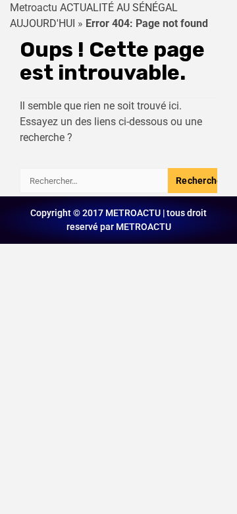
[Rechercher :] (94, 180)
